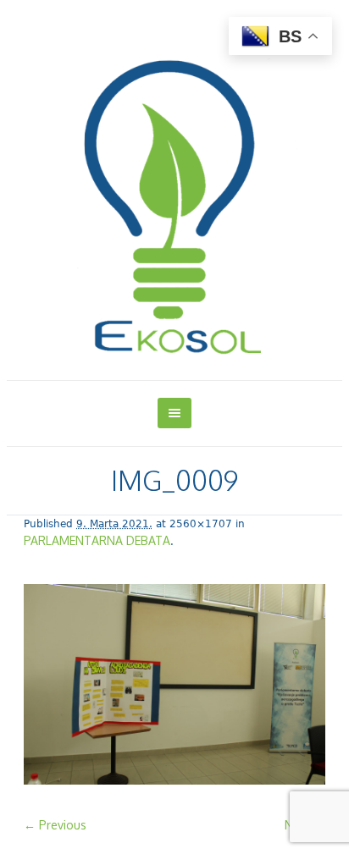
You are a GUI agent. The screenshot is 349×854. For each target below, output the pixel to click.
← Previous (55, 825)
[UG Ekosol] (174, 193)
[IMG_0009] (174, 686)
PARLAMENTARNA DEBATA (97, 540)
